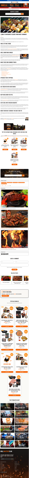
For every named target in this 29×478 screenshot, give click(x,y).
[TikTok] (7, 254)
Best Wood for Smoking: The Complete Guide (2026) (7, 248)
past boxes (4, 136)
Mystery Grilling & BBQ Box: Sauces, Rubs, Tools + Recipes (7, 367)
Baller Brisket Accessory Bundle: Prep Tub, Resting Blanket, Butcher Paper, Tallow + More (14, 390)
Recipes (2, 185)
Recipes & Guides (5, 9)
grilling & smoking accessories (8, 136)
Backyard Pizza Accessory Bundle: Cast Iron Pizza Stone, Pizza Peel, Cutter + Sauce (21, 344)
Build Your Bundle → (5, 295)
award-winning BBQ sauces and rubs (22, 136)
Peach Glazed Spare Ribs (6, 282)
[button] (26, 2)
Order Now (19, 7)
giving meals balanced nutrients (4, 89)
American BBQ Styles (9, 182)
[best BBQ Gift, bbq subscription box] (14, 126)
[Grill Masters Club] (14, 2)
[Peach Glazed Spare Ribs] (14, 198)
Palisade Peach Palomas (4, 71)
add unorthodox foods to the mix (15, 55)
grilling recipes (16, 79)
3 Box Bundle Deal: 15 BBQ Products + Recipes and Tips (7, 321)
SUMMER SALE (9, 0)
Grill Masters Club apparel (14, 136)
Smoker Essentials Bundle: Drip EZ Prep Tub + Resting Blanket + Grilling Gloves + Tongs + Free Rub (22, 321)
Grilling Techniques (15, 182)
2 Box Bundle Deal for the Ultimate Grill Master (21, 367)
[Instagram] (3, 254)
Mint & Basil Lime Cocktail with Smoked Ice (6, 74)
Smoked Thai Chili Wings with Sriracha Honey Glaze (7, 228)
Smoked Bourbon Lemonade (5, 73)
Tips (7, 9)
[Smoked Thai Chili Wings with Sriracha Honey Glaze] (14, 219)
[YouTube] (6, 254)
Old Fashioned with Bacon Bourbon (5, 72)
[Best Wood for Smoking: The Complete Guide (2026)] (14, 239)
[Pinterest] (4, 254)
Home (1, 9)
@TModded (5, 119)
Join (23, 175)
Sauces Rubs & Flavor (4, 183)
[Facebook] (1, 254)
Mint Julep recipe (9, 68)
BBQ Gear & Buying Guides (21, 182)
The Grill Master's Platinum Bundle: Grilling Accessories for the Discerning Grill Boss (7, 344)
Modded (12, 118)
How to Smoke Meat (4, 182)
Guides (5, 185)
